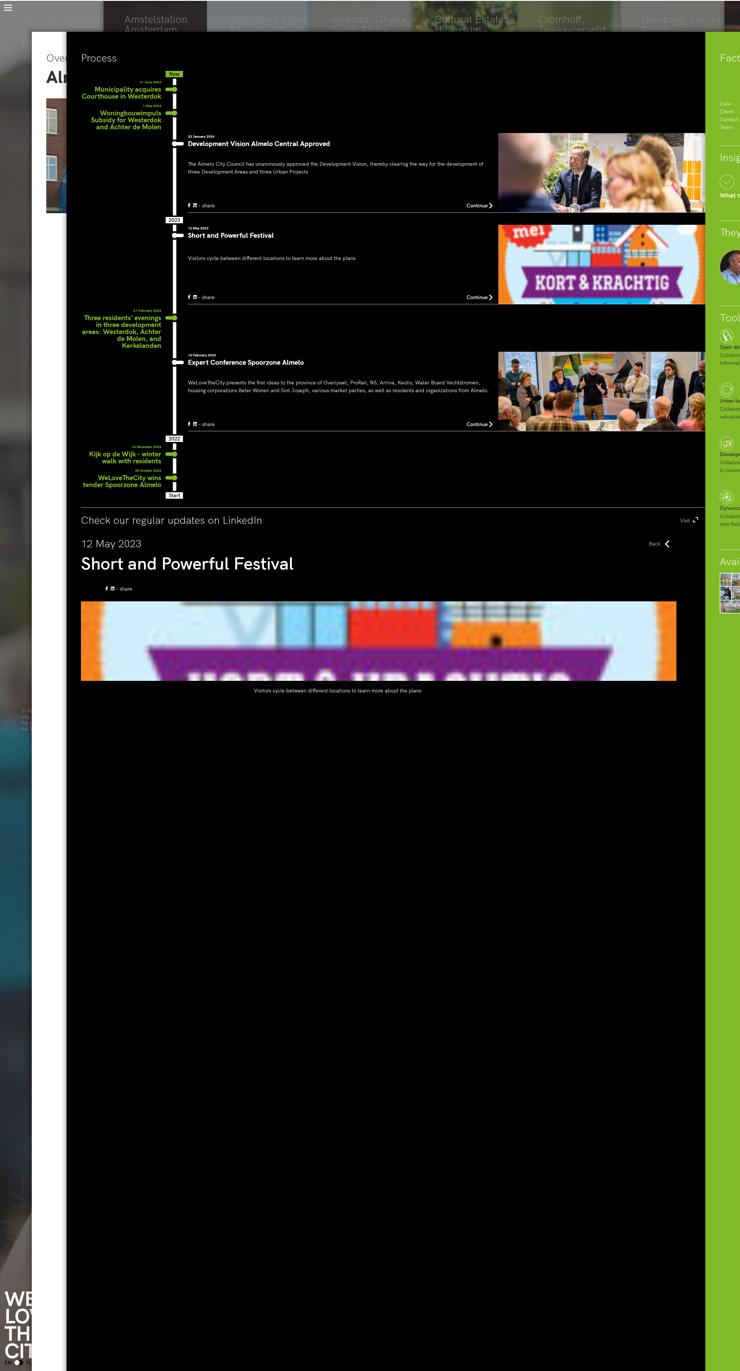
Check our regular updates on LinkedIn (386, 520)
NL (29, 1362)
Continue (477, 205)
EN (8, 1362)
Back (655, 543)
